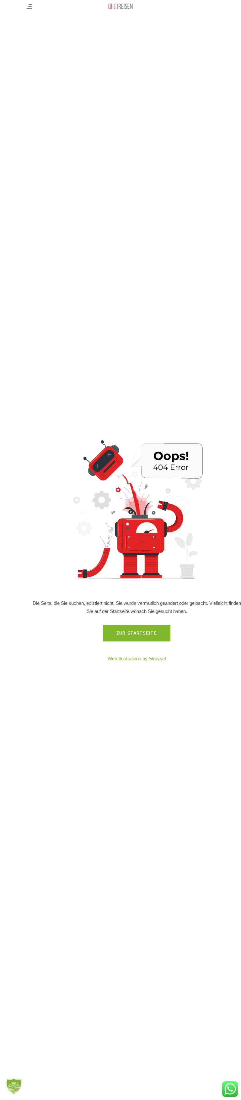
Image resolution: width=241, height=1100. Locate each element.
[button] (14, 1086)
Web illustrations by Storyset (137, 658)
